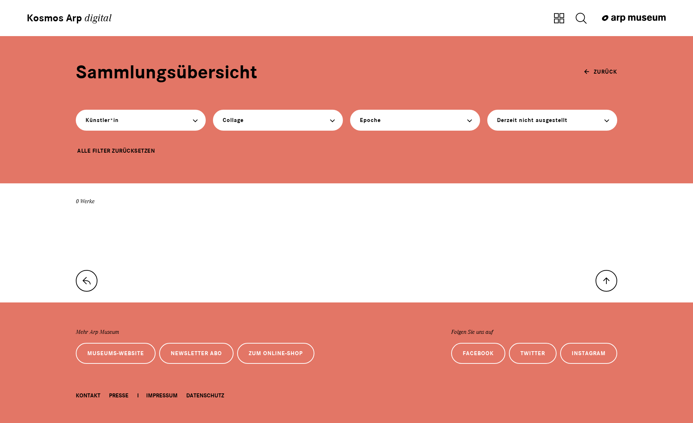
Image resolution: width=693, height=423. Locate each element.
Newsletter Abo (196, 353)
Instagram (589, 353)
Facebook (478, 353)
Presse (118, 395)
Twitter (532, 353)
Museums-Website (115, 353)
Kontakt (88, 395)
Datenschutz (205, 395)
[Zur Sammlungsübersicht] (559, 19)
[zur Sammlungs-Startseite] (86, 281)
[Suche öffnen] (581, 19)
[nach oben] (606, 281)
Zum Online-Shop (276, 353)
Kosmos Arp (69, 18)
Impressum (162, 395)
